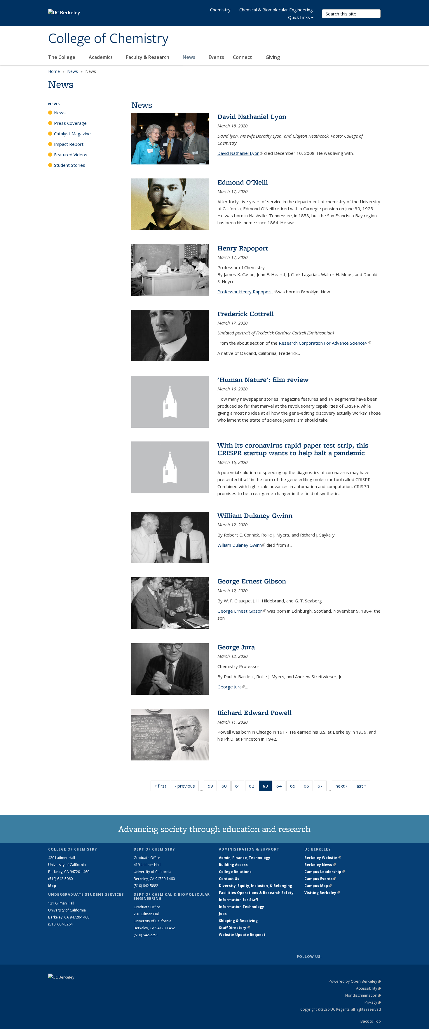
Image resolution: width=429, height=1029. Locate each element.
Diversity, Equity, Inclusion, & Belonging (255, 885)
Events (216, 57)
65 (294, 787)
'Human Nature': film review (262, 379)
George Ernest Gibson (251, 581)
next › (343, 786)
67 (322, 787)
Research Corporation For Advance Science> (325, 343)
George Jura (236, 646)
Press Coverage (70, 123)
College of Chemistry (108, 39)
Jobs (223, 913)
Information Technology (241, 906)
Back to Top (370, 1021)
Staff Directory (234, 927)
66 (308, 787)
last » (363, 786)
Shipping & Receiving (238, 920)
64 (280, 787)
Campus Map (318, 885)
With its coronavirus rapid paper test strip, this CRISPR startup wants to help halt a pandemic (292, 449)
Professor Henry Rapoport (247, 291)
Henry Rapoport (242, 248)
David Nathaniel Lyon (251, 116)
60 (226, 787)
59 (212, 787)
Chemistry (220, 10)
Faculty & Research (148, 57)
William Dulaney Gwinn (254, 515)
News (189, 57)
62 (253, 787)
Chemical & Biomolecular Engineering (276, 10)
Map (52, 885)
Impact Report (68, 144)
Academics (101, 57)
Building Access (233, 864)
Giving (273, 57)
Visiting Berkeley (322, 892)
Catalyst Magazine (72, 133)
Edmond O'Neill (242, 182)
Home (54, 71)
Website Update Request (242, 934)
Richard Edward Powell (254, 712)
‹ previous (187, 786)
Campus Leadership (324, 871)
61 (239, 787)
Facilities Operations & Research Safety (256, 892)
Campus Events (320, 878)
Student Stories (69, 165)
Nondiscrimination (363, 995)
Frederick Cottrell (245, 313)
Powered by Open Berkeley (355, 981)
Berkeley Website (322, 857)
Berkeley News (320, 864)
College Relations (235, 871)
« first (162, 786)
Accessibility (368, 988)
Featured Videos (70, 154)
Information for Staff (238, 899)
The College (62, 57)
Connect (243, 57)
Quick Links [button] (299, 17)
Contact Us (229, 878)
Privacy (373, 1002)
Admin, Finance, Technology (244, 857)
